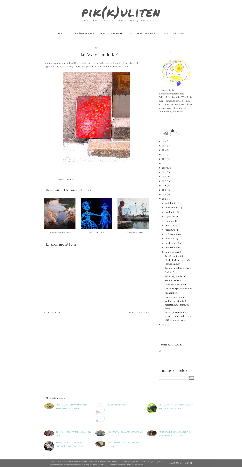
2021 (164, 163)
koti (60, 179)
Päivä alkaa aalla (173, 280)
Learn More (175, 463)
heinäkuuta (171, 225)
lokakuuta (170, 212)
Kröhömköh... (171, 293)
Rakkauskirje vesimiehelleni (179, 289)
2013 (164, 199)
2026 (164, 141)
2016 (164, 185)
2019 (164, 172)
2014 (164, 194)
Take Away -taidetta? (175, 276)
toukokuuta (171, 234)
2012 (164, 325)
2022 (164, 159)
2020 (164, 168)
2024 (164, 150)
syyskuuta (170, 216)
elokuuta (169, 221)
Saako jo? (169, 272)
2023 (164, 154)
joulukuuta (170, 203)
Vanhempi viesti (138, 313)
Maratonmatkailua (174, 297)
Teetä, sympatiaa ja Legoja (178, 268)
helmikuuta (171, 247)
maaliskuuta (171, 243)
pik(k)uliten (121, 12)
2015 (164, 190)
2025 (164, 146)
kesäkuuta (170, 230)
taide (69, 179)
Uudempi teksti (55, 313)
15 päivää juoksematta (176, 284)
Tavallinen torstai (174, 256)
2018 (164, 177)
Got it (188, 463)
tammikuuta (171, 252)
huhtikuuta (171, 239)
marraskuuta (171, 208)
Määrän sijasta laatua (175, 320)
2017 (164, 181)
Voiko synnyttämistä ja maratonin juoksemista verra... (177, 305)
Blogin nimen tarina (117, 405)
